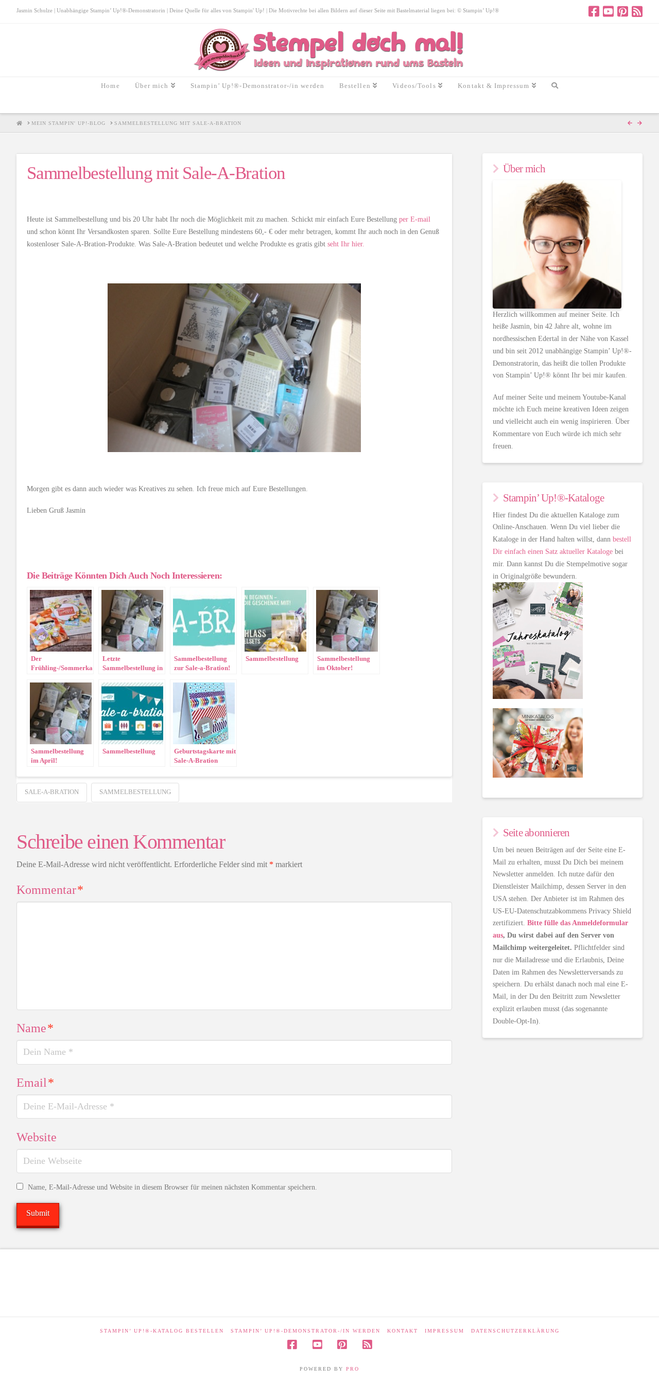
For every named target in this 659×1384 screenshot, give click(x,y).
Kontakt (402, 1331)
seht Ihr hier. (346, 244)
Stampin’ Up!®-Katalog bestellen (162, 1331)
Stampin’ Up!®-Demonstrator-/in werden (305, 1331)
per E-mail (414, 219)
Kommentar (49, 889)
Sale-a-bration (52, 792)
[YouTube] (608, 11)
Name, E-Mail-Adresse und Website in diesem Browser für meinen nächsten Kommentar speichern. (172, 1187)
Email (35, 1082)
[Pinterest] (622, 11)
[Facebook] (593, 11)
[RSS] (637, 11)
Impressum (444, 1331)
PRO (352, 1369)
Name (35, 1028)
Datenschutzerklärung (515, 1331)
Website (36, 1137)
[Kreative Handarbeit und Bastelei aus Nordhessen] (329, 50)
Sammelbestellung (135, 792)
